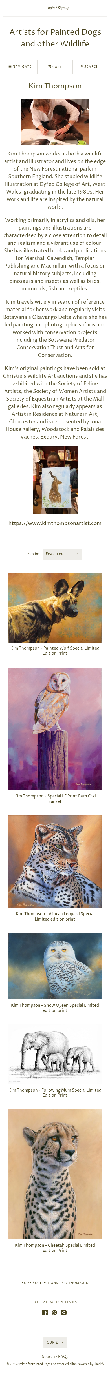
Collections (46, 1283)
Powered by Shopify (90, 1364)
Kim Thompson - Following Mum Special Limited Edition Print (55, 1093)
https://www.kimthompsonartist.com (55, 523)
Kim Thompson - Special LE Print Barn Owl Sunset (55, 798)
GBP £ (53, 1342)
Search (48, 1356)
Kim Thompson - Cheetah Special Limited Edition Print (55, 1248)
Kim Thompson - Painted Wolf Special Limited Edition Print (55, 651)
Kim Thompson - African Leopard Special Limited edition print (55, 916)
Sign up (63, 8)
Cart (56, 67)
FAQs (63, 1356)
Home (26, 1283)
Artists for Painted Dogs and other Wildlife (46, 1364)
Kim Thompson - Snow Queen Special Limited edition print (55, 1008)
